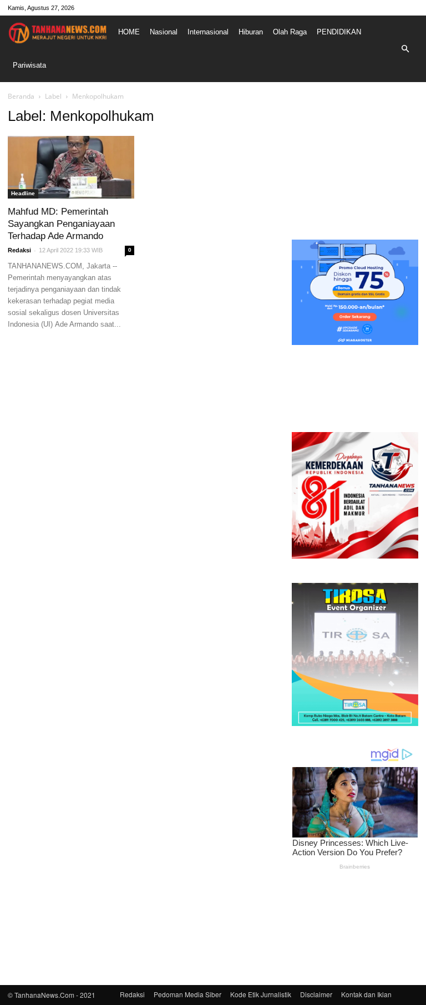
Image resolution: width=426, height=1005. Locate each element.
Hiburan (251, 32)
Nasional (164, 32)
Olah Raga (290, 32)
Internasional (208, 32)
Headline (23, 193)
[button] (405, 48)
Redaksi (19, 250)
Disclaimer (316, 994)
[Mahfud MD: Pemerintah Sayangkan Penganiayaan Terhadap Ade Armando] (71, 167)
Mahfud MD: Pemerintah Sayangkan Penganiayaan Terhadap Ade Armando (61, 223)
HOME (129, 32)
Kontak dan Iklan (366, 994)
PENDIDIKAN (339, 32)
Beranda (21, 96)
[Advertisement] (355, 163)
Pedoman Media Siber (187, 994)
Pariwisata (29, 65)
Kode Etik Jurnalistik (260, 994)
